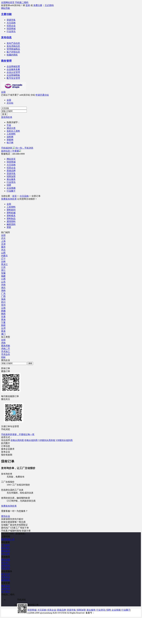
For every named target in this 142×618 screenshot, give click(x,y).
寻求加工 (5, 351)
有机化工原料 (13, 131)
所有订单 (5, 368)
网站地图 (5, 560)
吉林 (3, 261)
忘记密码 (49, 5)
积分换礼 (5, 548)
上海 (3, 241)
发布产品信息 (13, 43)
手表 (9, 125)
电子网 (10, 142)
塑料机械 (11, 213)
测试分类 (11, 128)
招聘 (9, 185)
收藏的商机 (12, 55)
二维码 (25, 2)
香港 (3, 331)
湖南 (3, 290)
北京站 (10, 103)
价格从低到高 (31, 440)
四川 (3, 302)
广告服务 (5, 545)
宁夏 (3, 322)
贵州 (3, 305)
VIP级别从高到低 (46, 440)
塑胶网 (10, 140)
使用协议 (5, 577)
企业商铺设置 (13, 66)
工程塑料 (11, 134)
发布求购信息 (13, 46)
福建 (3, 276)
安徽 (3, 273)
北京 (3, 238)
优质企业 (11, 25)
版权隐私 (5, 580)
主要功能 (6, 14)
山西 (3, 253)
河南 (3, 284)
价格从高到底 (17, 440)
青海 (3, 319)
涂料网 (10, 137)
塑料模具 (11, 215)
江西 (3, 279)
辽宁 (3, 258)
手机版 (18, 2)
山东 (3, 282)
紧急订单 (5, 371)
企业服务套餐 (13, 69)
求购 (3, 343)
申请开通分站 (42, 95)
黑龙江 (4, 264)
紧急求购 (5, 345)
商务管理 (6, 60)
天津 (3, 244)
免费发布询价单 (9, 199)
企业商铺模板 (13, 75)
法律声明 (5, 589)
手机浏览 (5, 568)
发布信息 (6, 37)
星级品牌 (11, 170)
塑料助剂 (11, 210)
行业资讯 (11, 31)
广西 (3, 296)
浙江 (3, 270)
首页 (14, 196)
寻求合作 (5, 354)
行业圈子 (11, 191)
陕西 (3, 314)
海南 (3, 299)
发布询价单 (6, 117)
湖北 (3, 287)
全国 (3, 92)
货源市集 (11, 20)
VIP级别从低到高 (64, 440)
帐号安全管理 (13, 78)
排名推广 (5, 562)
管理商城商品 (13, 49)
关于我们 (5, 591)
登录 (28, 5)
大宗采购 (11, 23)
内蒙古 (4, 255)
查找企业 (5, 516)
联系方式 (5, 574)
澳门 (3, 334)
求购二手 (5, 348)
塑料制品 (11, 218)
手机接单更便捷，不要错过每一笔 (17, 434)
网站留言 (5, 551)
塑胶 (9, 227)
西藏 (3, 311)
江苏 (3, 267)
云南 (3, 308)
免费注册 (37, 5)
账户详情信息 (13, 52)
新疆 (3, 325)
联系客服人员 (7, 539)
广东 (3, 293)
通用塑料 (11, 221)
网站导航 (5, 8)
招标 (3, 357)
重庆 (3, 247)
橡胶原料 (11, 224)
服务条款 (5, 586)
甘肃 (3, 316)
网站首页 (10, 2)
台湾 (3, 328)
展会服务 (11, 179)
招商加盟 (11, 176)
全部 (9, 204)
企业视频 (11, 188)
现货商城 (11, 28)
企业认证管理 (13, 72)
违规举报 (5, 565)
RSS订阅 (5, 554)
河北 (3, 250)
